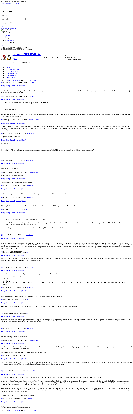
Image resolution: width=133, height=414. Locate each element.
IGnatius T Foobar (33, 120)
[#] (2, 82)
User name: (4, 15)
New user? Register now (8, 28)
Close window (5, 3)
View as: (69, 59)
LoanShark (30, 82)
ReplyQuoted (10, 86)
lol (26, 209)
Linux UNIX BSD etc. (27, 54)
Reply (3, 86)
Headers (18, 86)
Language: (4, 23)
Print (24, 86)
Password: (4, 19)
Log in (3, 26)
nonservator (30, 133)
